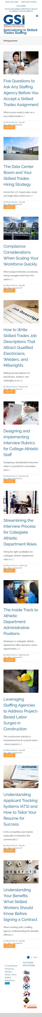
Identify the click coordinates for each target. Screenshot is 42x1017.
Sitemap (8, 972)
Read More (9, 127)
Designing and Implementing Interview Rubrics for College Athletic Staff (21, 443)
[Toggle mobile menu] (37, 16)
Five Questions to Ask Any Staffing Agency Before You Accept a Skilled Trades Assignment (21, 93)
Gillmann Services (11, 122)
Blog (9, 125)
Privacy (7, 975)
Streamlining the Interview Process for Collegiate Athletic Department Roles (20, 532)
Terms (14, 975)
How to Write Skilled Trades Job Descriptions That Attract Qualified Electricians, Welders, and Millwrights (20, 347)
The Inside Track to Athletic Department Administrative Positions (21, 621)
